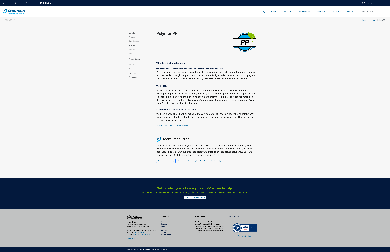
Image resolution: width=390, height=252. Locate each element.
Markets (132, 33)
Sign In (383, 3)
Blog (364, 3)
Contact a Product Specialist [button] (194, 197)
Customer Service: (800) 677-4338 (14, 3)
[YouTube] (50, 3)
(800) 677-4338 (139, 232)
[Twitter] (48, 3)
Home (364, 20)
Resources (132, 45)
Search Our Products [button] (165, 161)
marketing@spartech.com (141, 234)
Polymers (372, 20)
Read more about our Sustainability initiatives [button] (171, 125)
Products (132, 37)
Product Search (134, 59)
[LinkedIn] (45, 3)
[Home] (264, 12)
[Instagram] (43, 3)
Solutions (132, 65)
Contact (131, 53)
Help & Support (373, 3)
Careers (357, 3)
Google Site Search (32, 3)
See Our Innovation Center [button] (209, 161)
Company (132, 49)
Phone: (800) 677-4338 (191, 192)
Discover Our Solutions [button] (186, 161)
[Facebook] (41, 3)
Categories (133, 69)
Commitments (134, 41)
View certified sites (244, 236)
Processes (133, 77)
